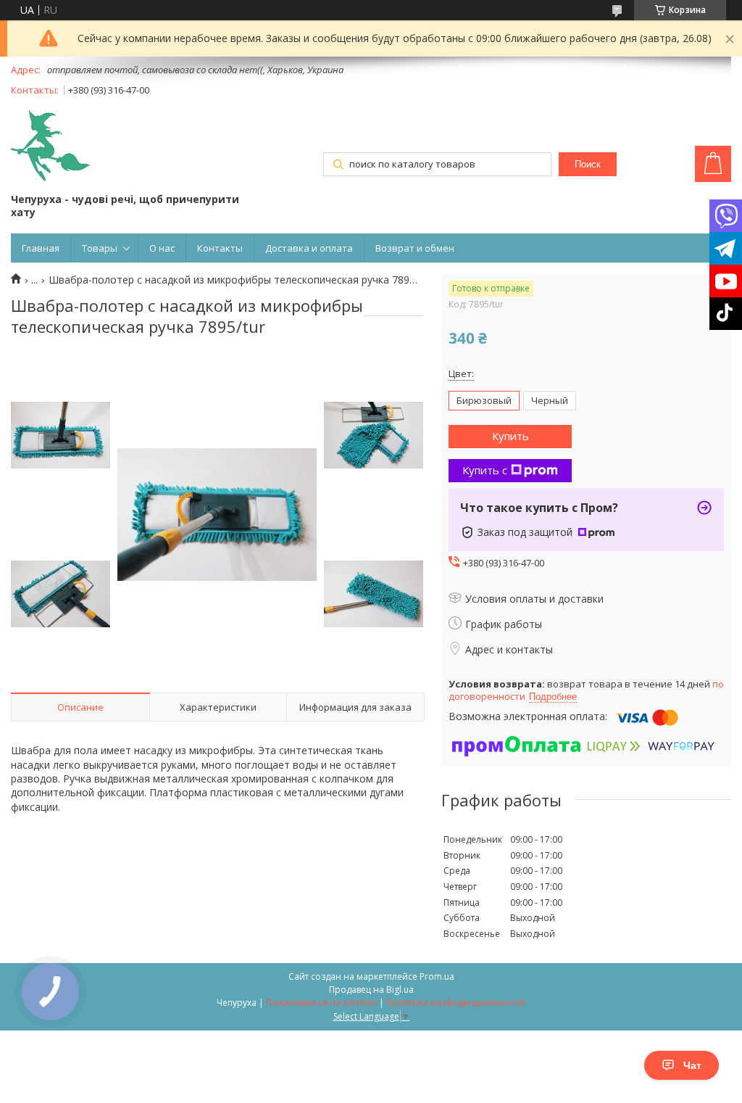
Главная (40, 248)
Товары (99, 248)
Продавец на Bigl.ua (371, 989)
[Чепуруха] (50, 147)
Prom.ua (437, 976)
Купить (510, 436)
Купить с (484, 470)
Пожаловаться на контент (321, 1002)
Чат (692, 1065)
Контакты (220, 248)
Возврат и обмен (414, 248)
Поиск (588, 164)
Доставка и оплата (309, 248)
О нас (162, 248)
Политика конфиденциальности (455, 1002)
